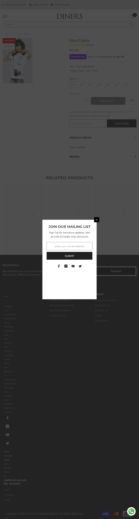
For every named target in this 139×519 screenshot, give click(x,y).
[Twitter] (80, 266)
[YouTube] (73, 266)
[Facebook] (58, 266)
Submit (69, 255)
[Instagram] (66, 266)
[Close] (96, 219)
